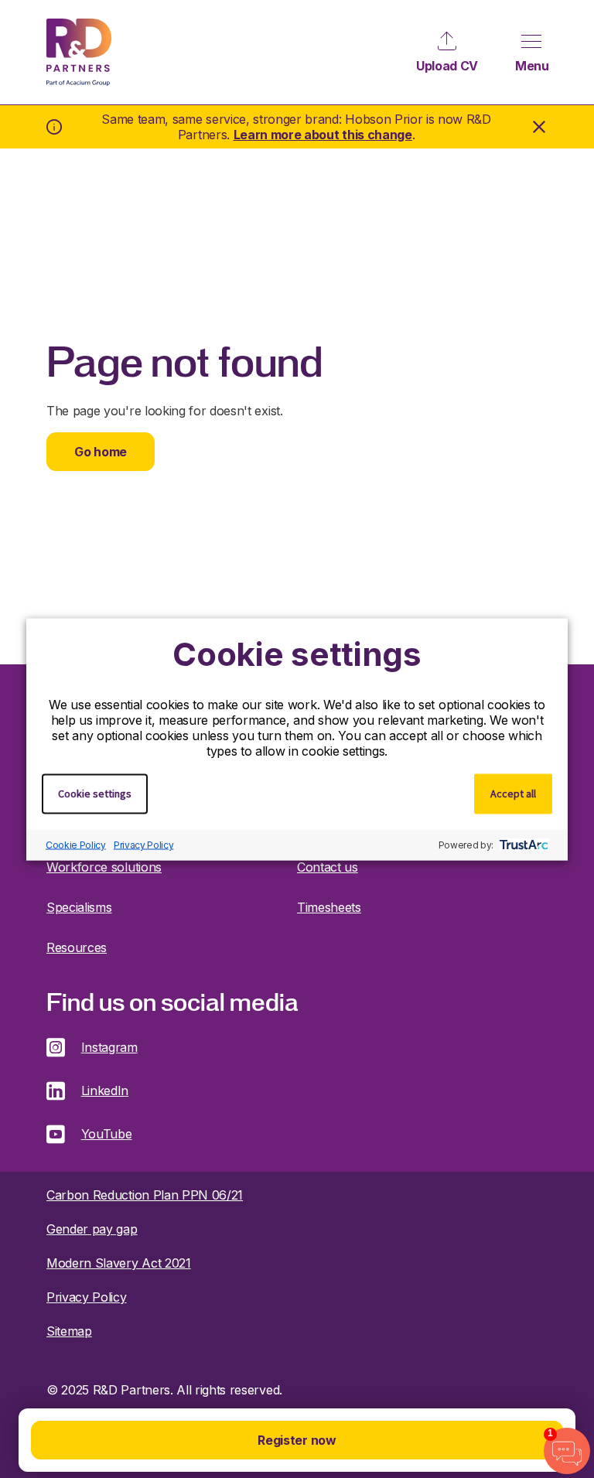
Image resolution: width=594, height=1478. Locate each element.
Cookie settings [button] (94, 793)
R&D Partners (78, 52)
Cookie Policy (76, 845)
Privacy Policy (144, 845)
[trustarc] (522, 844)
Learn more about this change (323, 134)
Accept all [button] (513, 793)
